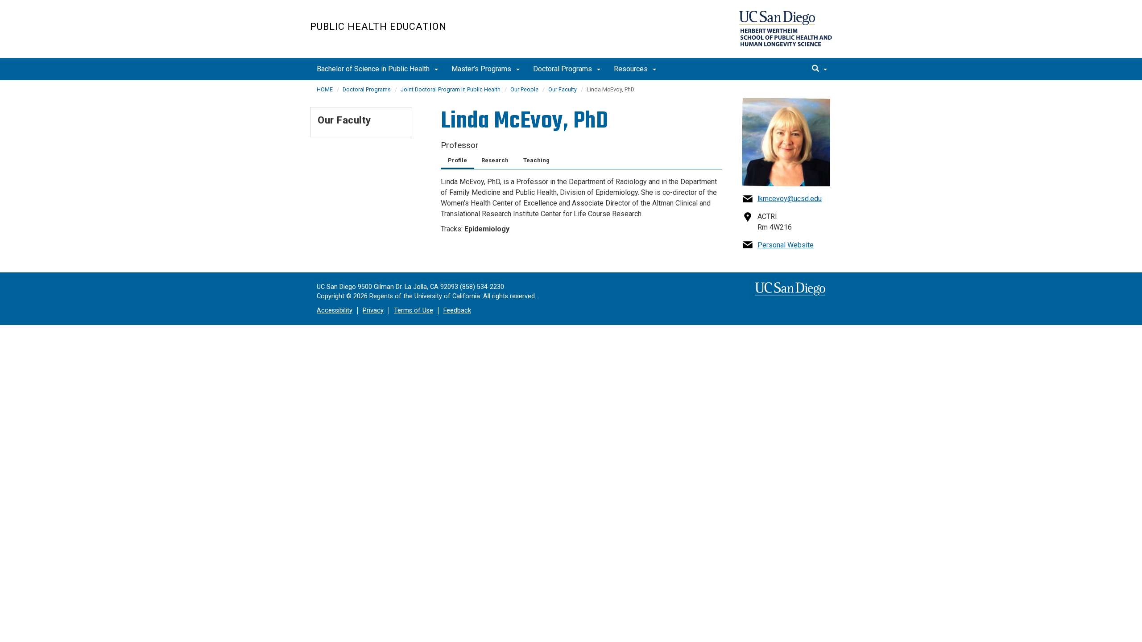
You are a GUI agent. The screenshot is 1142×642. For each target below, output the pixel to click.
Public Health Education (378, 26)
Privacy (373, 310)
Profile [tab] (457, 160)
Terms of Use (413, 310)
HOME (325, 89)
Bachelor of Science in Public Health (374, 69)
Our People (524, 89)
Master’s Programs (482, 69)
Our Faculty (562, 89)
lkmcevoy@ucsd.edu (789, 198)
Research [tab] (495, 160)
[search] (819, 69)
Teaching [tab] (536, 160)
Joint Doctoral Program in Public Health (451, 89)
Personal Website (785, 245)
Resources (632, 69)
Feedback (457, 310)
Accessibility (334, 310)
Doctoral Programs (563, 69)
